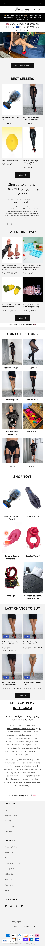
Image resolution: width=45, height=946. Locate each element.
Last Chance (9, 826)
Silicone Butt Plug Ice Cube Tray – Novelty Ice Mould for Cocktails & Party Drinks (32, 267)
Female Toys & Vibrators (12, 557)
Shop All (8, 821)
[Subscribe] (37, 224)
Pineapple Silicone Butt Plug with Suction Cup (11, 306)
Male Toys (31, 516)
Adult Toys (32, 431)
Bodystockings (11, 367)
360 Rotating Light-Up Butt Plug (11, 118)
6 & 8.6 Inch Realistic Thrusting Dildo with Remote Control (12, 267)
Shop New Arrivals (22, 65)
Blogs (7, 890)
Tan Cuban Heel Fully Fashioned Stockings (30, 643)
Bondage (10, 595)
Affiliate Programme (12, 874)
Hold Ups (31, 399)
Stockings (10, 399)
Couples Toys (31, 556)
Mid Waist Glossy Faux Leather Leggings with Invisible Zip (30, 162)
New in (7, 810)
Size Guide (9, 852)
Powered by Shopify (29, 944)
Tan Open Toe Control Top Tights (32, 683)
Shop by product (11, 815)
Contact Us (9, 885)
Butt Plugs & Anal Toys (12, 517)
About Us (8, 879)
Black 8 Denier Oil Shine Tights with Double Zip (31, 118)
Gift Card (8, 832)
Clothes (31, 466)
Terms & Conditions (30, 213)
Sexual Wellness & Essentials (33, 597)
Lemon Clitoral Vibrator (10, 160)
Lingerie (11, 466)
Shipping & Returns (12, 847)
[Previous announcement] (4, 3)
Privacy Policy (32, 209)
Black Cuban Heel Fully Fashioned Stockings (9, 683)
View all (22, 175)
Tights (32, 367)
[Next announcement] (40, 3)
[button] (4, 9)
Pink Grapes (18, 944)
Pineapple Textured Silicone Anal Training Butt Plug (32, 306)
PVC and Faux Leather (12, 433)
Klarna (7, 858)
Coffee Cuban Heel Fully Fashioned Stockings (10, 643)
